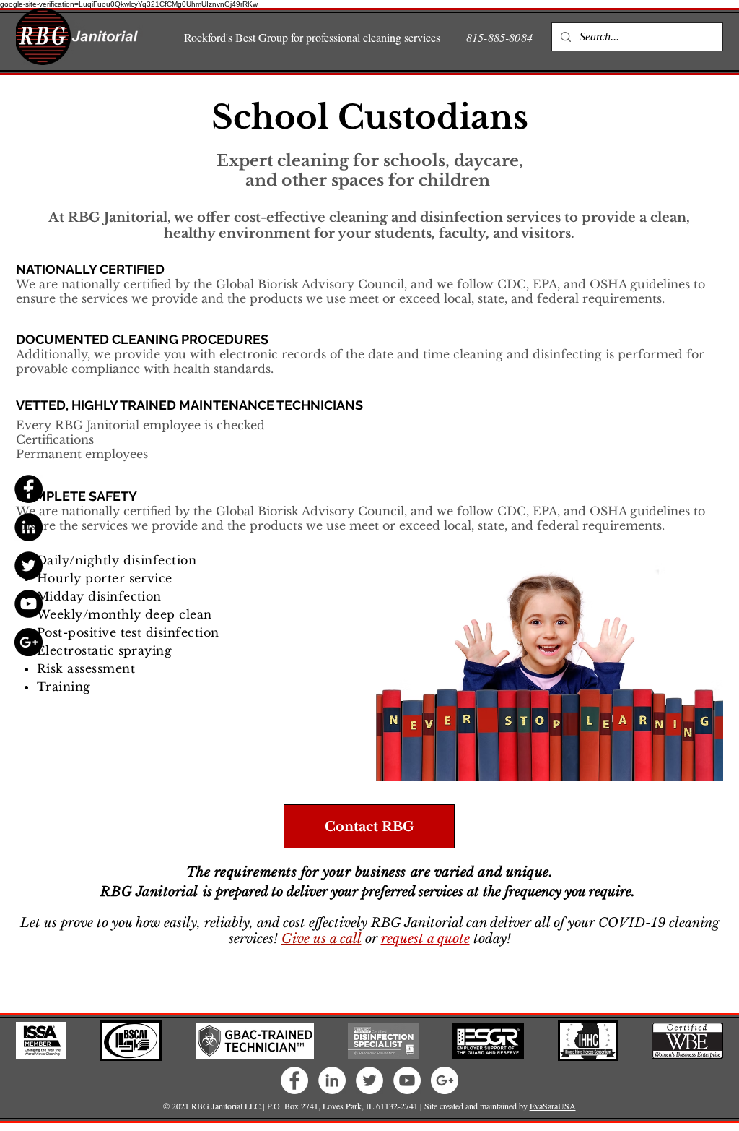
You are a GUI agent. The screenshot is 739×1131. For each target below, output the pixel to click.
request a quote (425, 939)
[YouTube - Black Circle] (28, 604)
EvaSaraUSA (553, 1105)
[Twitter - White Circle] (369, 1080)
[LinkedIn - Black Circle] (28, 527)
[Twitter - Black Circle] (28, 565)
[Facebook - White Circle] (294, 1080)
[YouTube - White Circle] (407, 1080)
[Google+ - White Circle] (444, 1080)
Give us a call (321, 939)
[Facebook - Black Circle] (28, 489)
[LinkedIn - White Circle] (332, 1080)
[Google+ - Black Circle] (28, 642)
